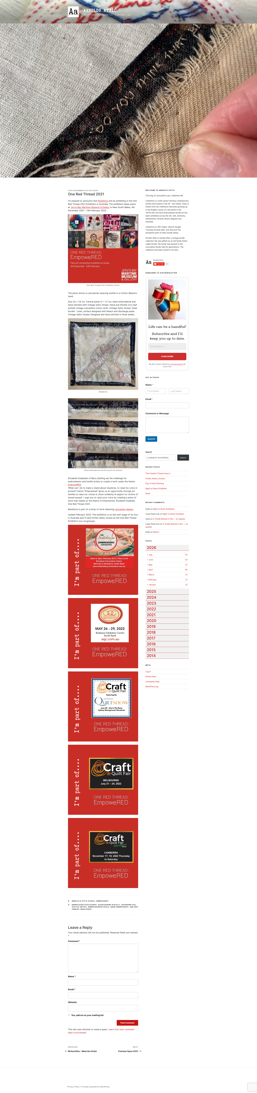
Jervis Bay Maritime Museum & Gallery (90, 207)
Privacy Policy (73, 1087)
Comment (74, 941)
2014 (151, 655)
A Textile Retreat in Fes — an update (169, 519)
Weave (156, 532)
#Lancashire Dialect (109, 905)
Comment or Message (157, 413)
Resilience (103, 200)
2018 (151, 632)
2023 (151, 603)
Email (71, 989)
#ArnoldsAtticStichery (84, 905)
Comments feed (152, 681)
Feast (147, 493)
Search (148, 452)
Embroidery (102, 901)
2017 (151, 638)
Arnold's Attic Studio (83, 901)
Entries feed (150, 676)
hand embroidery (119, 907)
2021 (151, 615)
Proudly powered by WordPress (95, 1087)
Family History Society (155, 478)
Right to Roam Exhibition (156, 488)
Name (72, 976)
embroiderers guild (98, 907)
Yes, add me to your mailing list (87, 1015)
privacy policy (177, 364)
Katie (95, 190)
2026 (151, 547)
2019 (151, 626)
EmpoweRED (74, 484)
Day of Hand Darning (154, 483)
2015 (151, 650)
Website (72, 1002)
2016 (151, 644)
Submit (151, 439)
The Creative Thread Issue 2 (157, 473)
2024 (151, 597)
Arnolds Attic (100, 10)
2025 (151, 591)
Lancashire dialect (124, 509)
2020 (151, 620)
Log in (148, 671)
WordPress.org (151, 686)
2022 (151, 609)
